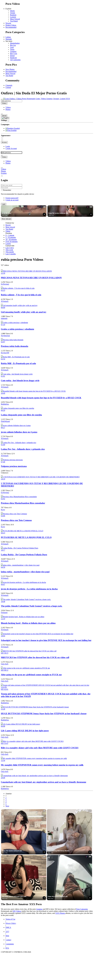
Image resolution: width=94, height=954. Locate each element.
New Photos (10, 69)
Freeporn (4, 613)
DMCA (8, 927)
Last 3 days (10, 248)
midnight (4, 318)
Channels (9, 85)
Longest (13, 17)
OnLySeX (4, 664)
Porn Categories (82, 909)
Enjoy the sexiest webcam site (58, 213)
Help (7, 936)
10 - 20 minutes (11, 239)
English (14, 130)
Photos (8, 109)
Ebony (12, 56)
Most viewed (10, 227)
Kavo (3, 510)
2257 (7, 932)
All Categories (15, 60)
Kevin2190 (5, 353)
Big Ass (13, 45)
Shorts (12, 11)
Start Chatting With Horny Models (58, 851)
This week (9, 250)
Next (7, 806)
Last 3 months (11, 254)
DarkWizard (5, 421)
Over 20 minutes (12, 241)
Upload (8, 87)
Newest (8, 23)
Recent (8, 225)
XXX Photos (60, 913)
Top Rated (14, 21)
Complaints (10, 944)
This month (10, 252)
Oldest (8, 231)
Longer (8, 244)
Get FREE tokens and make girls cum (14, 896)
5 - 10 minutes (11, 237)
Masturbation (15, 43)
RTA (7, 948)
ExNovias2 (5, 284)
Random (13, 15)
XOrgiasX (4, 301)
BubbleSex (5, 404)
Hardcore (13, 58)
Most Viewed (15, 19)
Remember (7, 190)
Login (8, 146)
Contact (8, 940)
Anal (12, 47)
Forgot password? (12, 198)
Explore (4, 173)
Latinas (8, 37)
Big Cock (13, 54)
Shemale (9, 39)
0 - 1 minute (10, 235)
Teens (12, 49)
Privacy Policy (11, 923)
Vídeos (8, 107)
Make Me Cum (6, 213)
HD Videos (17, 911)
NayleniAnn (5, 336)
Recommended (11, 27)
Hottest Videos (11, 25)
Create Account (11, 148)
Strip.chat (4, 215)
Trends (12, 13)
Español (16, 128)
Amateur (13, 51)
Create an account (12, 200)
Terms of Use (10, 919)
